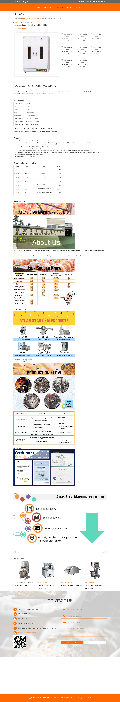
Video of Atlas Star (21, 28)
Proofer (37, 18)
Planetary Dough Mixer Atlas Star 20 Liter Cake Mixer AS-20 (25, 584)
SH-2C (17, 193)
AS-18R (18, 185)
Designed (81, 698)
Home (38, 7)
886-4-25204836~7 (86, 1)
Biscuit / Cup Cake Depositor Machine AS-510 (46, 587)
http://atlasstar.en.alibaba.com (27, 633)
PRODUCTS (58, 7)
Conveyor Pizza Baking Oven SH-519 (72, 585)
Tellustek (89, 698)
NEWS (69, 7)
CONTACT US (79, 7)
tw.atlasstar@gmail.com (100, 1)
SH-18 (17, 170)
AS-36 (17, 181)
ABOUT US (47, 7)
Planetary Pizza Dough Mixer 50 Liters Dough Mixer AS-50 (93, 587)
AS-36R (18, 189)
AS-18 (17, 177)
